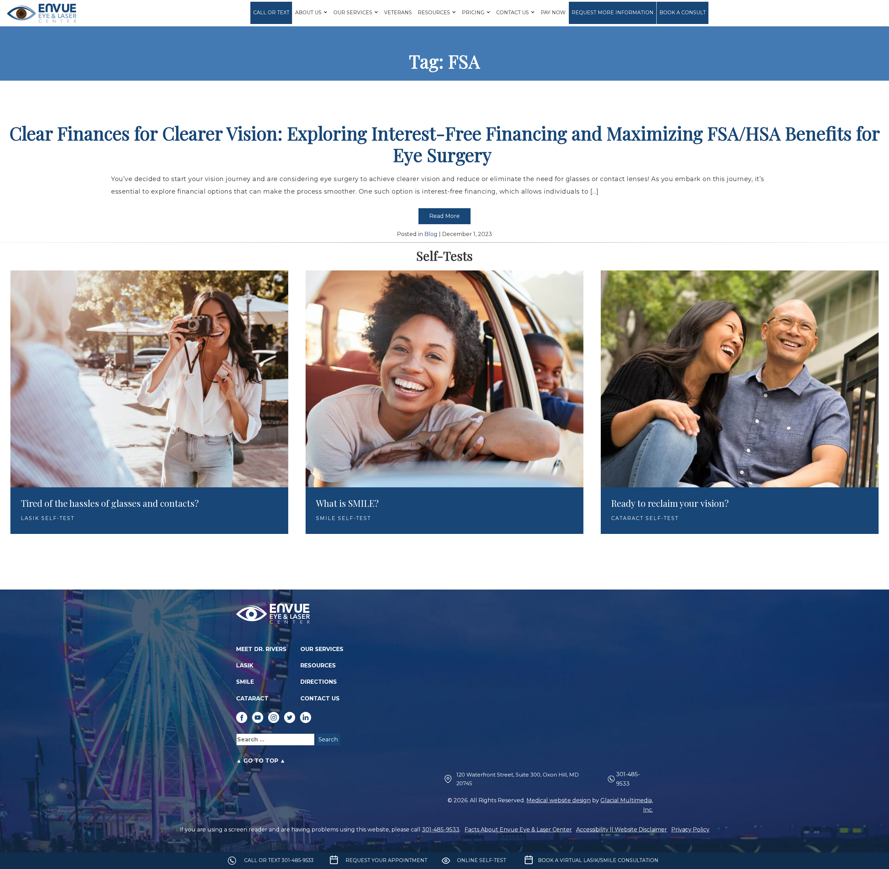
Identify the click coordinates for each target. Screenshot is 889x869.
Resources (434, 12)
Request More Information (613, 12)
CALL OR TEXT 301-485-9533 (279, 860)
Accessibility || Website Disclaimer (621, 829)
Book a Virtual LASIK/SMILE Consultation (598, 860)
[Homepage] (41, 13)
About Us (308, 12)
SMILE (245, 682)
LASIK (245, 665)
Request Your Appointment (386, 860)
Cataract (252, 698)
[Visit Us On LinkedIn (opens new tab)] (305, 717)
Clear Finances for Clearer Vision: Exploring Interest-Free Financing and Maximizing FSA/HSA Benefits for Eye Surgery (444, 144)
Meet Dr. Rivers (261, 649)
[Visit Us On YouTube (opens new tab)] (257, 717)
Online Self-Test (481, 860)
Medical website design (558, 800)
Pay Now (553, 12)
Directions (318, 682)
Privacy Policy (690, 829)
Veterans (398, 12)
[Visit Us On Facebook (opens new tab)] (241, 717)
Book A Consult (682, 12)
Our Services (352, 12)
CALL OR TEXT (271, 12)
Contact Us (512, 12)
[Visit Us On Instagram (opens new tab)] (273, 717)
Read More (444, 216)
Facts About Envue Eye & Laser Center (518, 829)
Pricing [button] (473, 12)
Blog (431, 234)
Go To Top (260, 760)
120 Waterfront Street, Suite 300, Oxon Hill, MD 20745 (517, 779)
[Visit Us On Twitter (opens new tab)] (289, 717)
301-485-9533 (628, 779)
